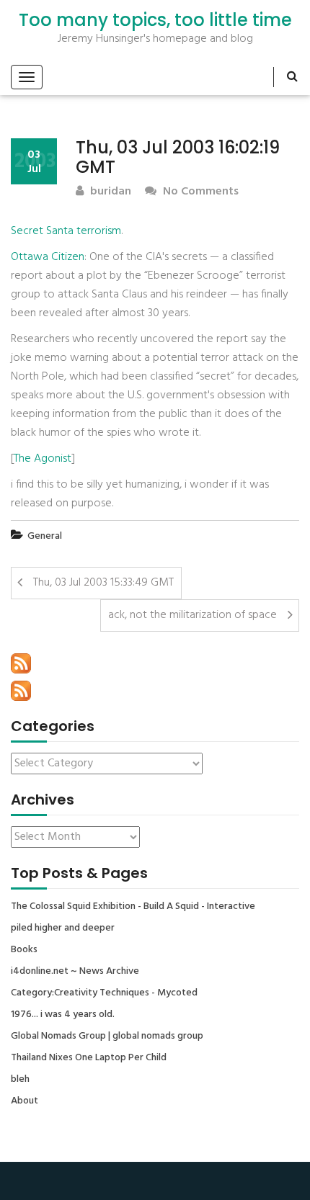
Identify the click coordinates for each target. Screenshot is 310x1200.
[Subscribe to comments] (21, 691)
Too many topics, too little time (155, 20)
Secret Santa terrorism (66, 231)
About (24, 1101)
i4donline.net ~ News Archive (75, 971)
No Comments (199, 192)
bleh (20, 1080)
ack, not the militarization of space (192, 615)
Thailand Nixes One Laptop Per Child (89, 1058)
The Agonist (42, 458)
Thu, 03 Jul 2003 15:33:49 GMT (103, 582)
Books (24, 950)
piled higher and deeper (63, 928)
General (44, 536)
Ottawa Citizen (47, 257)
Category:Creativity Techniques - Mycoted (104, 993)
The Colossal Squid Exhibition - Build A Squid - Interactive (133, 907)
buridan (109, 192)
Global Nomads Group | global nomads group (107, 1036)
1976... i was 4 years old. (63, 1015)
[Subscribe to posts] (21, 663)
